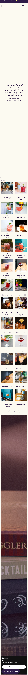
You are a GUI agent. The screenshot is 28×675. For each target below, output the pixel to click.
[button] (19, 6)
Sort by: (2, 178)
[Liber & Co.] (4, 6)
